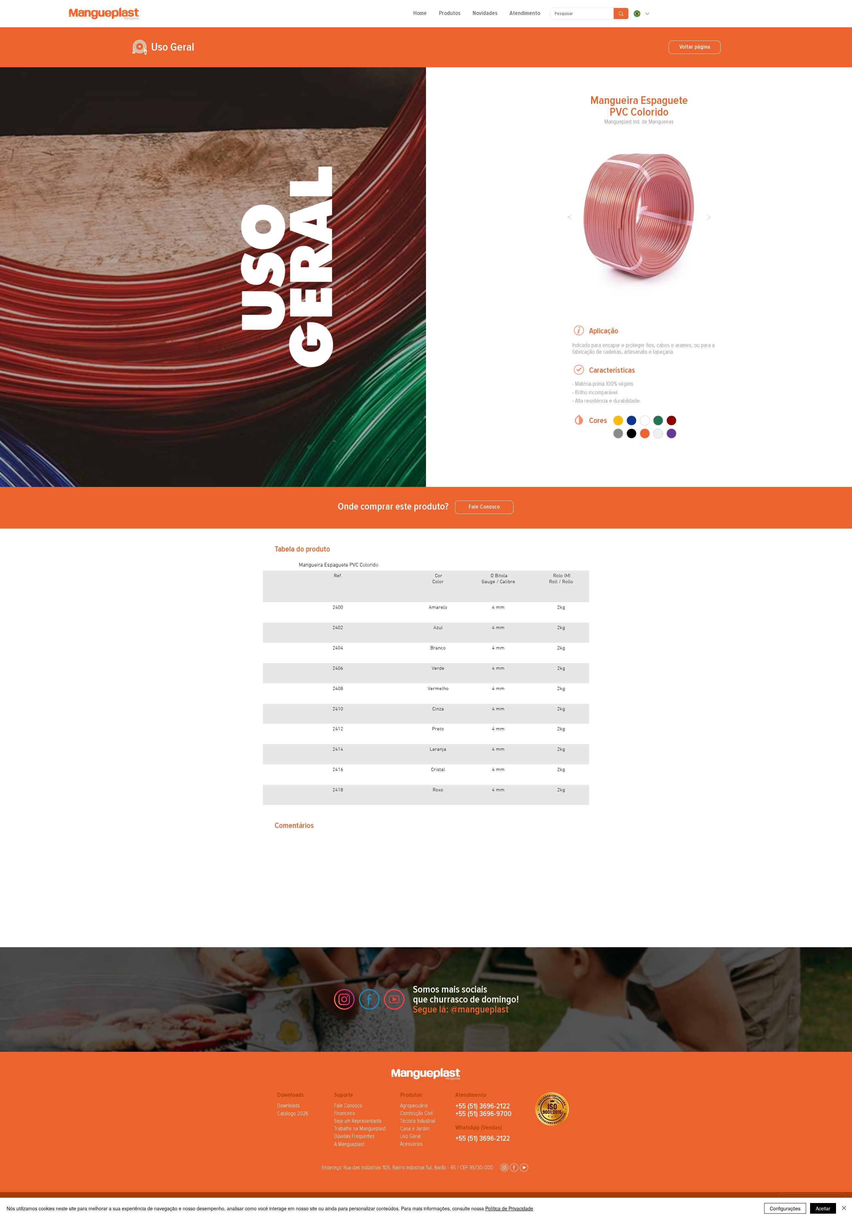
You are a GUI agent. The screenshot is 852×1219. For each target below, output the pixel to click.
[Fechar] (844, 1208)
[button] (450, 16)
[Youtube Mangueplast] (394, 999)
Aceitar (823, 1208)
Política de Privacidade (509, 1208)
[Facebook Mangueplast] (369, 999)
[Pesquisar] (620, 13)
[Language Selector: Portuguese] (641, 14)
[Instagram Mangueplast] (344, 999)
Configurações (785, 1208)
